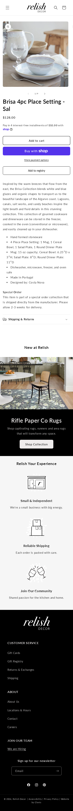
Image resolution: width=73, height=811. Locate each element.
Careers (12, 727)
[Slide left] (28, 94)
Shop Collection (36, 444)
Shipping (12, 678)
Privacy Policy (51, 799)
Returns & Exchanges (20, 669)
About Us (13, 701)
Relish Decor (19, 799)
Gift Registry (15, 661)
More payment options (36, 160)
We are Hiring (16, 748)
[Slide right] (45, 94)
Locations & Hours (19, 710)
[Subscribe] (57, 771)
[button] (7, 8)
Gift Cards (13, 653)
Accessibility (35, 799)
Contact (12, 718)
